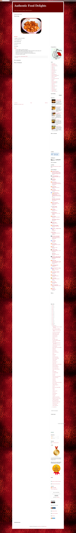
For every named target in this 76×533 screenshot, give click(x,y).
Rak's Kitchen (54, 232)
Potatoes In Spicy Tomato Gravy (56, 344)
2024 (52, 305)
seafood (53, 83)
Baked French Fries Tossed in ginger (56, 364)
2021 (52, 308)
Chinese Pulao (54, 341)
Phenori (53, 353)
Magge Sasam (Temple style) (55, 226)
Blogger (45, 526)
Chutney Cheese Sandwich (55, 269)
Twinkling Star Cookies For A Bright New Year (57, 327)
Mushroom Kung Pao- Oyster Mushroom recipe (55, 204)
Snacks (17, 57)
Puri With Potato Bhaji (55, 372)
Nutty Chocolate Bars (55, 365)
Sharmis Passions (54, 212)
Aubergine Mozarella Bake (55, 275)
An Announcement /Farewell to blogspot (56, 279)
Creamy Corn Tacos (54, 390)
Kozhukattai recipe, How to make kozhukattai (56, 213)
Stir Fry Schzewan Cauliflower (56, 328)
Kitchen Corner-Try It (55, 202)
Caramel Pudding (54, 265)
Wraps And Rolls (54, 91)
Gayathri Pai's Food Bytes (55, 171)
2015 (52, 315)
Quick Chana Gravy (54, 336)
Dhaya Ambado (54, 220)
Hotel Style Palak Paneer (55, 366)
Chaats (52, 66)
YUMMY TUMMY (54, 249)
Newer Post (15, 102)
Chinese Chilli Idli (54, 359)
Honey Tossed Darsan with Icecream (56, 382)
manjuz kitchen (54, 186)
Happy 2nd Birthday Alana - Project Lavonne (56, 286)
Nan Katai (53, 375)
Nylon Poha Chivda (54, 335)
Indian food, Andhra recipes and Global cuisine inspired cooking (56, 257)
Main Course (53, 76)
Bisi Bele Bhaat (54, 371)
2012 (52, 319)
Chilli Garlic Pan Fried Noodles (56, 401)
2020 (52, 309)
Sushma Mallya (54, 487)
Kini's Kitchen (54, 216)
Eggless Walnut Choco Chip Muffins (56, 347)
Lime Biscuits (57, 119)
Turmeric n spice (54, 222)
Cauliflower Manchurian (55, 399)
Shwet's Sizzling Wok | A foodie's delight (56, 268)
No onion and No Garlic (55, 78)
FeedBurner (58, 497)
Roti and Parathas (54, 82)
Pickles (52, 79)
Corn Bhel (53, 395)
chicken (53, 67)
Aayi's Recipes (54, 189)
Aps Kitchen (53, 209)
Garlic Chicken (54, 381)
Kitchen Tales (54, 253)
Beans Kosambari (54, 383)
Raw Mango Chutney (55, 339)
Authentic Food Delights (30, 5)
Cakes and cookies (54, 65)
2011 (52, 320)
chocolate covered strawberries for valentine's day (56, 233)
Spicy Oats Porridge (58, 106)
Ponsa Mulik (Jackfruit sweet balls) (56, 244)
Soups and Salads (54, 85)
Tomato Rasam (54, 360)
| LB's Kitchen (54, 240)
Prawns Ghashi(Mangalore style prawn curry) (56, 343)
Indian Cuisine (54, 260)
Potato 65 (53, 388)
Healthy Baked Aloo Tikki (55, 333)
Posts (53, 436)
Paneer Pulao (54, 394)
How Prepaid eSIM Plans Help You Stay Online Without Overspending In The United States (56, 183)
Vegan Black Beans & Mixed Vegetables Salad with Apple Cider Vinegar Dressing (56, 238)
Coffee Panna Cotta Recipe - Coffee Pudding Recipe (56, 251)
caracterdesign (39, 526)
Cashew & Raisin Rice (55, 405)
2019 (52, 310)
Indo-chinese (53, 72)
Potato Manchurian (54, 393)
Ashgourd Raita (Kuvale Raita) (55, 190)
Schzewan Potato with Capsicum (56, 376)
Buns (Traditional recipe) (55, 400)
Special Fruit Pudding (54, 207)
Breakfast (53, 63)
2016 (52, 314)
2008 (52, 324)
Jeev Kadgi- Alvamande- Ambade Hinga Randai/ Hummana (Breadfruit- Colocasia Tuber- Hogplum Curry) (56, 173)
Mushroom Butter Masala (55, 334)
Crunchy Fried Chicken (55, 377)
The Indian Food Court (55, 192)
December (54, 325)
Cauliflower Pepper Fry (55, 384)
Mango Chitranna (54, 350)
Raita (52, 80)
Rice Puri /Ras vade (54, 361)
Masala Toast (54, 348)
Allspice (53, 246)
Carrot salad (53, 378)
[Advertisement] (31, 94)
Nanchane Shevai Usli (54, 210)
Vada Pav (53, 389)
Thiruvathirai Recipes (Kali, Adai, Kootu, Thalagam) (56, 200)
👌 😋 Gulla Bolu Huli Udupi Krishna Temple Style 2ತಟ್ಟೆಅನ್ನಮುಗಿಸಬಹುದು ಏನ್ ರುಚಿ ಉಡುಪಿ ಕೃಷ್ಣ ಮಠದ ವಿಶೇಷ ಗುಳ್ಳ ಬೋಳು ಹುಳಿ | (56, 195)
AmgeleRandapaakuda (55, 265)
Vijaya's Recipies (54, 243)
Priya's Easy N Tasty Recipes (56, 236)
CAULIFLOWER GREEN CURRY (56, 176)
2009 (52, 323)
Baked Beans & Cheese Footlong (56, 398)
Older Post (46, 102)
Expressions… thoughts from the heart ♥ (56, 229)
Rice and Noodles (54, 81)
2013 (52, 318)
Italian (52, 73)
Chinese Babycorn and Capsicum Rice (58, 113)
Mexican (53, 77)
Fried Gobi (53, 355)
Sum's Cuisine (54, 281)
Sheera (53, 370)
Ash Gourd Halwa (54, 404)
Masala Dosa (54, 349)
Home (31, 102)
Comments (53, 438)
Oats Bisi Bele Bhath (54, 282)
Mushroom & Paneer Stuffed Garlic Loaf (58, 100)
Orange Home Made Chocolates (56, 340)
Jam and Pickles (54, 74)
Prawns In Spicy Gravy (55, 367)
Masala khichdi (54, 258)
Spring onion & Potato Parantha (56, 387)
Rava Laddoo (53, 241)
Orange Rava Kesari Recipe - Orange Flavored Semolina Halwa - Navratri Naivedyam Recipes (56, 262)
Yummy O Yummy (54, 206)
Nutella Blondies (54, 179)
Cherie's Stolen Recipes (55, 284)
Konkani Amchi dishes (54, 75)
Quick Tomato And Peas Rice (55, 254)
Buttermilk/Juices (54, 64)
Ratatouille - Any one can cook (56, 198)
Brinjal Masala (54, 354)
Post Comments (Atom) (20, 104)
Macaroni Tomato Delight (55, 358)
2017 (52, 313)
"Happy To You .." (54, 289)
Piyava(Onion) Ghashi (54, 247)
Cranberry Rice (54, 272)
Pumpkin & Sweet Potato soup (55, 187)
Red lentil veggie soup (54, 223)
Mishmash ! (53, 288)
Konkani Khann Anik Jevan (56, 219)
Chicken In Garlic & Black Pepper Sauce (56, 330)
